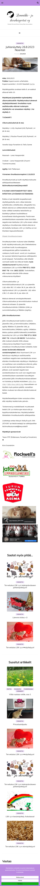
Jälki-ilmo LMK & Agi (15, 384)
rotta (9, 689)
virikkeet (20, 691)
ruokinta (17, 689)
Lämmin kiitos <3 (20, 617)
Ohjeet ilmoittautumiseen (12, 236)
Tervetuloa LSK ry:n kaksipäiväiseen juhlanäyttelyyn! (20, 586)
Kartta (32, 84)
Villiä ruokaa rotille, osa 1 (20, 694)
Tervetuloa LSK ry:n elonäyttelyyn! (20, 846)
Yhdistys (20, 43)
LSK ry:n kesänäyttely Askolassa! (20, 816)
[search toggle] (38, 3)
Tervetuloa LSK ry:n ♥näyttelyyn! (20, 647)
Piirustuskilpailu (20, 724)
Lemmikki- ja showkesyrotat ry (21, 18)
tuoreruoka (28, 689)
